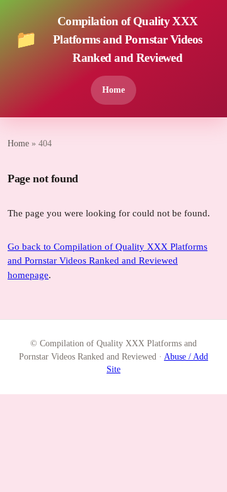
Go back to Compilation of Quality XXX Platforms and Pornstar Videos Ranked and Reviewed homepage (107, 261)
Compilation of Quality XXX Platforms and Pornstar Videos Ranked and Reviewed (108, 39)
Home (113, 90)
